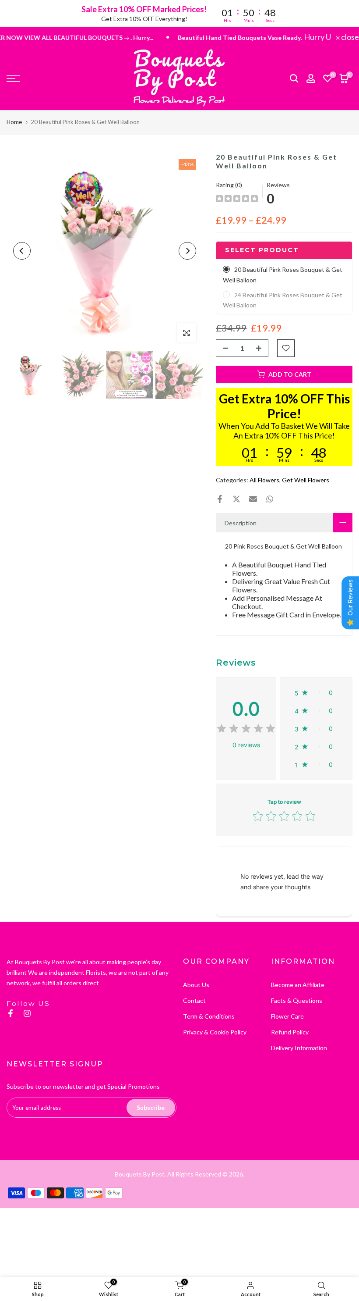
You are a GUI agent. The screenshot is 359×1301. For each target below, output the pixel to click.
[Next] (187, 251)
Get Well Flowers (305, 480)
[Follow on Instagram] (27, 1013)
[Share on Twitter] (236, 499)
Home (14, 121)
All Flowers (264, 480)
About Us (196, 984)
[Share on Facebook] (220, 499)
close (349, 37)
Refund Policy (290, 1032)
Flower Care (287, 1016)
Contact (194, 1000)
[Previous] (22, 251)
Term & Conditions (209, 1016)
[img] (237, 199)
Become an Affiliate (297, 984)
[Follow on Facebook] (10, 1013)
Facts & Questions (296, 1000)
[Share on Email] (253, 499)
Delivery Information (299, 1047)
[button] (316, 692)
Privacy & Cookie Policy (214, 1032)
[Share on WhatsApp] (270, 499)
